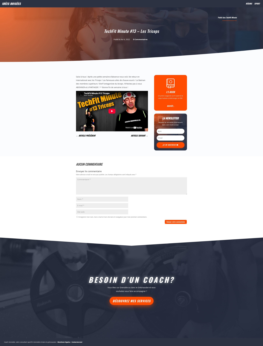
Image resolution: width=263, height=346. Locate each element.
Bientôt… (170, 106)
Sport (257, 4)
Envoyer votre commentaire (176, 221)
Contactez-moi (77, 342)
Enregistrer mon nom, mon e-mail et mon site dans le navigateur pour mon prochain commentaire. (112, 217)
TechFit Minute (231, 17)
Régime (249, 4)
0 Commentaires (140, 39)
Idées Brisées (11, 4)
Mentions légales (64, 342)
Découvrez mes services (132, 301)
